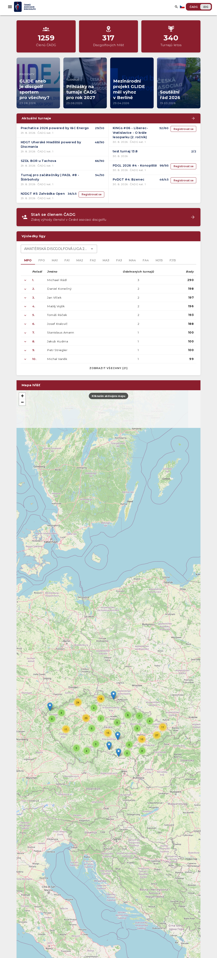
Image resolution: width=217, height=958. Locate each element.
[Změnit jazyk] (182, 7)
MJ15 (159, 260)
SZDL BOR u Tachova (38, 161)
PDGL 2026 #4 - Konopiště (135, 165)
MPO (28, 260)
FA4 (146, 260)
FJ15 (173, 260)
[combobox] (59, 249)
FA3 (119, 260)
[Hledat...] (176, 7)
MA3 (106, 260)
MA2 (79, 260)
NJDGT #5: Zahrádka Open (43, 194)
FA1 (67, 260)
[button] (117, 736)
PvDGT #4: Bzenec (128, 179)
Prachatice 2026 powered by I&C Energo (55, 128)
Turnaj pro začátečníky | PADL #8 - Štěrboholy (50, 177)
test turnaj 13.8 (125, 151)
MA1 (55, 260)
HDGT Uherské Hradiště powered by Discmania (51, 144)
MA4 (132, 260)
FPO (41, 260)
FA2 (93, 260)
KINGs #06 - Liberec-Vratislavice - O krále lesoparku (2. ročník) (130, 132)
